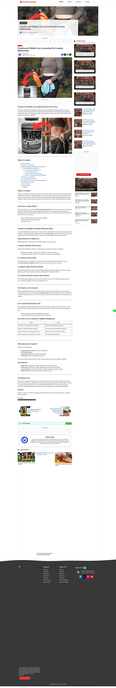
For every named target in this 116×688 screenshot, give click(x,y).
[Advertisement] (58, 13)
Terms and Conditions (63, 605)
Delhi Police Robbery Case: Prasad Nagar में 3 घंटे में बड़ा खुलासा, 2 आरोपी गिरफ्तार (85, 78)
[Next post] (69, 435)
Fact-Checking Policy (63, 603)
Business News (46, 597)
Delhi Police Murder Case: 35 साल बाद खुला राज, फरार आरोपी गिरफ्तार (89, 156)
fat (30, 137)
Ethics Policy (62, 601)
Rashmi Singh (26, 56)
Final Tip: (25, 211)
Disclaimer (61, 597)
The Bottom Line (25, 209)
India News (45, 593)
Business (73, 1)
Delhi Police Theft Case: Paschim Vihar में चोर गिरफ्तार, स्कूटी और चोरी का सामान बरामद (89, 145)
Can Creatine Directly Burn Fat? (29, 202)
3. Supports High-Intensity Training (33, 197)
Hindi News (45, 601)
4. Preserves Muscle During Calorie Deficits (35, 199)
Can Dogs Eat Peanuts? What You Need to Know (34, 435)
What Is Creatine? (25, 187)
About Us (61, 593)
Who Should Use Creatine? (28, 205)
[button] (94, 25)
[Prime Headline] (28, 2)
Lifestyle (91, 1)
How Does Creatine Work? (28, 188)
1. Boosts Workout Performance (33, 194)
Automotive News (47, 603)
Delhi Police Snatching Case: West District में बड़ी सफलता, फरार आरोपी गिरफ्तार (82, 244)
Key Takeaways (26, 207)
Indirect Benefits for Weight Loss (31, 192)
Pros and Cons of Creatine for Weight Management (33, 204)
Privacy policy (62, 599)
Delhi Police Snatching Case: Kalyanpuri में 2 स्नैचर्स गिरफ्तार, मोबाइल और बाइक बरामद (89, 166)
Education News (46, 605)
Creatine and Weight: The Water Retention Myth (33, 190)
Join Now (68, 447)
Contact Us (61, 595)
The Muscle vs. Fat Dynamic (28, 200)
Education (82, 1)
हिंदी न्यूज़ (65, 1)
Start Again (20, 421)
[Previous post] (20, 435)
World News (45, 595)
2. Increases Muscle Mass (31, 195)
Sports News (46, 599)
